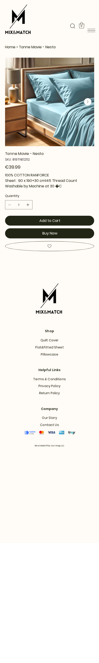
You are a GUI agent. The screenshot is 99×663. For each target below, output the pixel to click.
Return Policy (49, 393)
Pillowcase (49, 354)
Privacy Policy (49, 386)
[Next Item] (87, 101)
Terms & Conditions (49, 379)
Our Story (49, 417)
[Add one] (27, 204)
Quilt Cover (50, 340)
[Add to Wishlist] (49, 246)
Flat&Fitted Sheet (49, 347)
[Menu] (91, 30)
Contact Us (49, 425)
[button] (72, 26)
